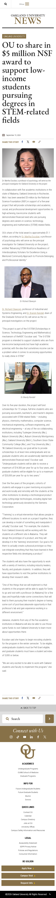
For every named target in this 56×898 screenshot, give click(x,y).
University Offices (28, 827)
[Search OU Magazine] (49, 718)
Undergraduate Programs (28, 769)
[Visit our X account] (45, 736)
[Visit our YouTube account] (24, 736)
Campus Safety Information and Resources (28, 830)
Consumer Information (28, 854)
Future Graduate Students (28, 792)
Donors (28, 800)
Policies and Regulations (28, 850)
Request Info (27, 883)
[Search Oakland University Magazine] (5, 4)
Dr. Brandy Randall (35, 313)
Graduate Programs (28, 776)
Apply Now (27, 868)
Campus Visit (26, 875)
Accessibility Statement (28, 843)
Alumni (28, 796)
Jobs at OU (28, 823)
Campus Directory (28, 819)
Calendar (28, 816)
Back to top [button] (29, 708)
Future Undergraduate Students (28, 789)
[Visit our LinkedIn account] (31, 736)
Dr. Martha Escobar (30, 236)
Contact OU (28, 812)
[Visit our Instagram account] (11, 736)
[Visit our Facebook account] (38, 736)
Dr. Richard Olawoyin (11, 309)
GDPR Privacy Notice (28, 847)
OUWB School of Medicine (28, 772)
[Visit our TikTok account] (18, 736)
